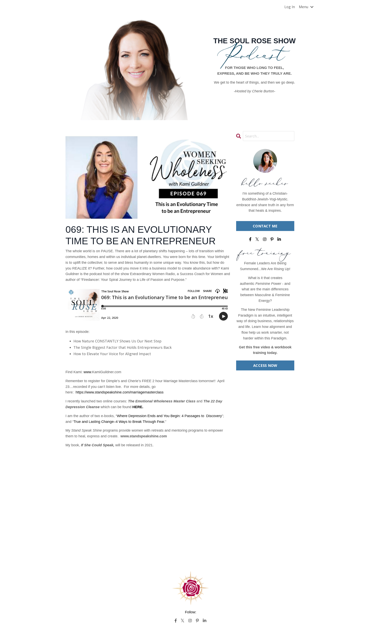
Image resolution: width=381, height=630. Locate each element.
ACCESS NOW (265, 365)
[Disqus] (147, 501)
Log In (289, 6)
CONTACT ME (265, 226)
